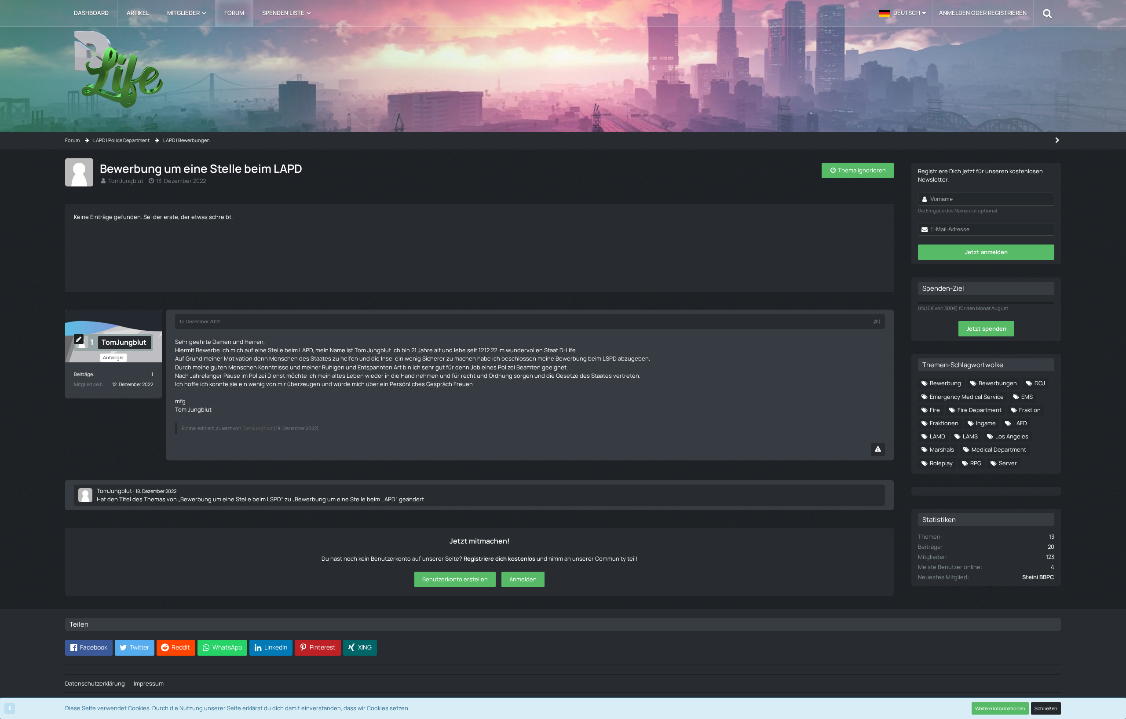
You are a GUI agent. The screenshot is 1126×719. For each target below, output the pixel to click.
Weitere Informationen (1000, 708)
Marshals (942, 449)
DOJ (1040, 383)
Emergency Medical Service (967, 397)
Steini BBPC (1038, 577)
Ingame (986, 423)
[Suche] (1047, 13)
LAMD (937, 436)
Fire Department (980, 410)
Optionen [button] (763, 214)
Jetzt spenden (986, 328)
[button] (902, 13)
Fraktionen (944, 423)
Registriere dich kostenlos (499, 558)
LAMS (970, 436)
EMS (1027, 397)
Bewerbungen (998, 383)
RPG (975, 463)
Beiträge (83, 374)
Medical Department (999, 449)
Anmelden (523, 579)
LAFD (1020, 423)
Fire (935, 410)
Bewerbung (945, 383)
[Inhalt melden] (878, 449)
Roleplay (941, 463)
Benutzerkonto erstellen (455, 579)
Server (1008, 463)
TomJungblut (125, 181)
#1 (877, 321)
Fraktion (1030, 410)
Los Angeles (1011, 436)
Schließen (1046, 708)
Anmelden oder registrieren (983, 13)
